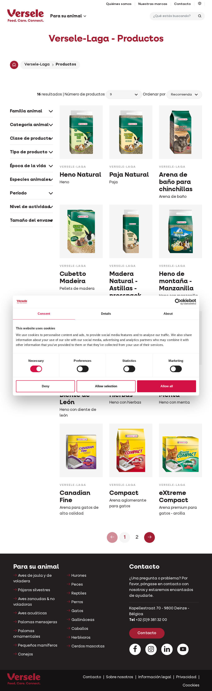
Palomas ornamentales (26, 634)
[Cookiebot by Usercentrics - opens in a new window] (178, 302)
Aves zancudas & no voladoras (34, 601)
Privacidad (186, 677)
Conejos (25, 654)
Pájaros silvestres (34, 590)
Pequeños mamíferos (37, 645)
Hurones (78, 576)
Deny (45, 386)
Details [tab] (106, 313)
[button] (200, 4)
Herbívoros (80, 638)
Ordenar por (154, 94)
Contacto (182, 4)
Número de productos (85, 94)
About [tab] (168, 313)
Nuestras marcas (152, 4)
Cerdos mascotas (88, 646)
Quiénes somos (118, 4)
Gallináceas (82, 620)
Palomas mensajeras (37, 622)
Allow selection (106, 386)
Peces (77, 584)
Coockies (191, 685)
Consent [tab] (44, 313)
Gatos (77, 611)
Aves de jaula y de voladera (32, 578)
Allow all (166, 386)
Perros (77, 602)
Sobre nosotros (119, 677)
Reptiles (78, 593)
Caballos (79, 629)
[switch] (83, 369)
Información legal (154, 677)
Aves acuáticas (32, 613)
